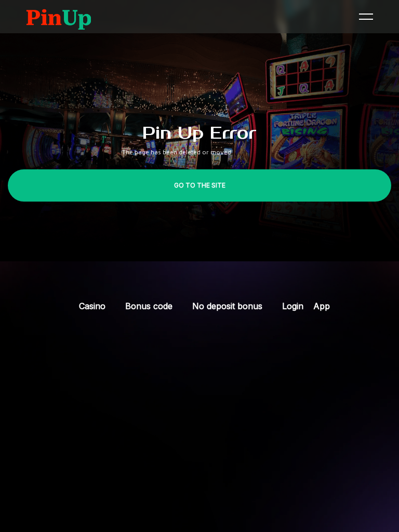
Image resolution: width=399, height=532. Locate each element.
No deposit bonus (227, 306)
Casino (92, 306)
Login (292, 306)
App (321, 306)
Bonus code (148, 306)
